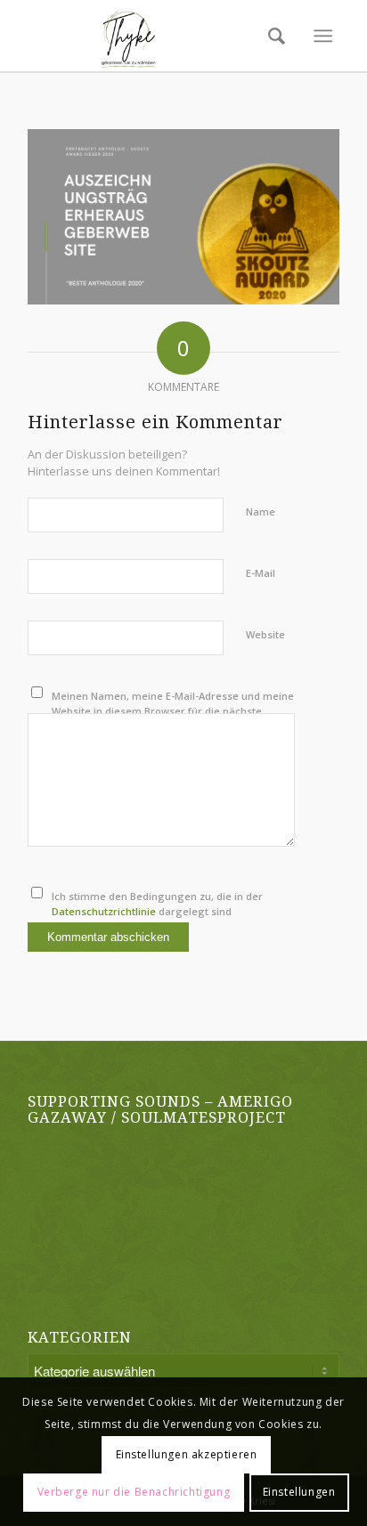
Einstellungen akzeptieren (186, 1454)
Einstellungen (299, 1491)
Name (260, 511)
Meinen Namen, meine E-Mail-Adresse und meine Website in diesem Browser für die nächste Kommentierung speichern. (173, 710)
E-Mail (260, 573)
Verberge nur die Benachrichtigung (134, 1491)
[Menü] (322, 35)
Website (265, 634)
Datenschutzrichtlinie (104, 911)
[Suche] (271, 35)
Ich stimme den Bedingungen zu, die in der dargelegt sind (157, 903)
